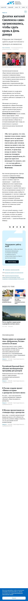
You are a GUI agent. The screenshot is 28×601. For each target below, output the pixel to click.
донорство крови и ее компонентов (14, 272)
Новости (4, 12)
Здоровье (10, 326)
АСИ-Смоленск (6, 47)
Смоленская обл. (15, 270)
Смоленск (7, 270)
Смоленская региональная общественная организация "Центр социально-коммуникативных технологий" (13, 277)
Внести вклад (12, 262)
